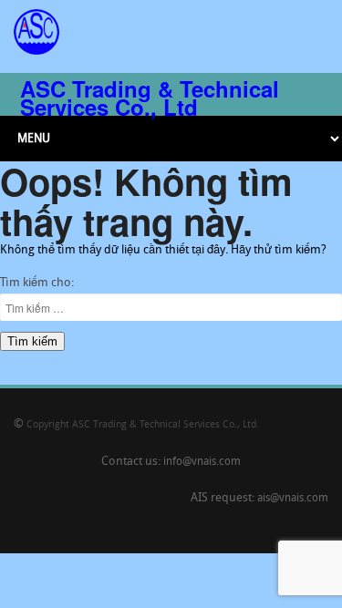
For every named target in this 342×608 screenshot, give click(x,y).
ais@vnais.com (292, 498)
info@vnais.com (202, 462)
